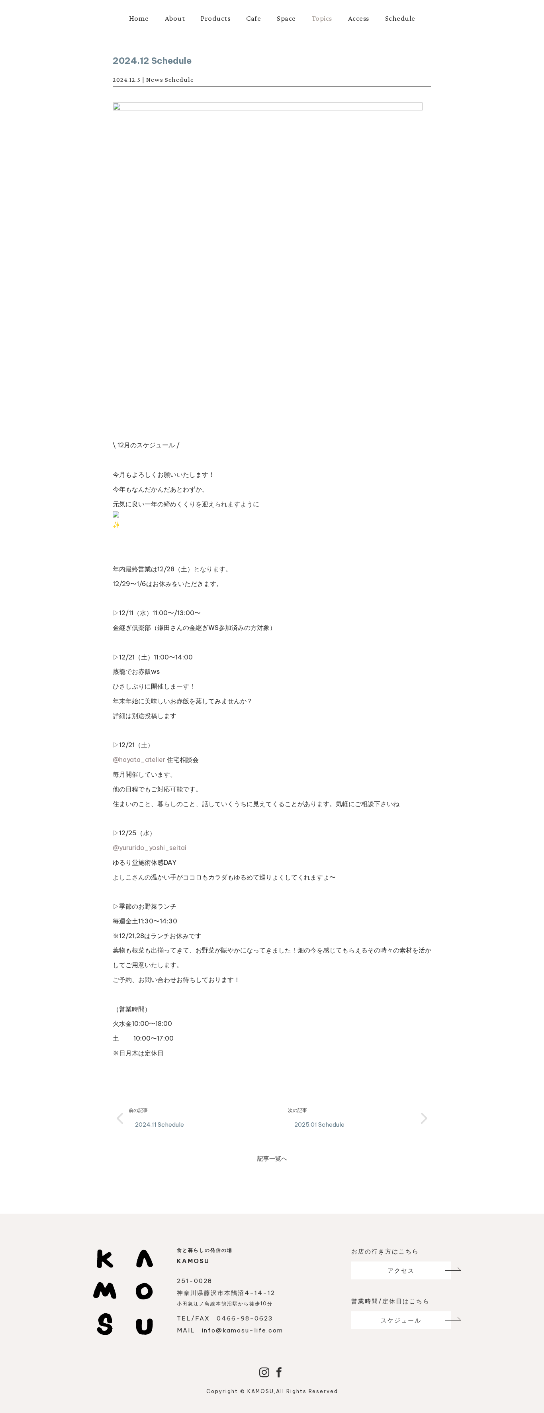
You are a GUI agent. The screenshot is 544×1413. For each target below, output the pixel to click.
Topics (322, 18)
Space (286, 18)
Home (139, 18)
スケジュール (401, 1320)
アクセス (401, 1270)
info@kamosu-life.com (242, 1330)
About (175, 18)
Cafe (253, 18)
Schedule (400, 18)
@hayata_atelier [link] (139, 760)
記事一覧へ (272, 1158)
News (154, 79)
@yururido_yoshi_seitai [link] (149, 848)
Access (358, 18)
